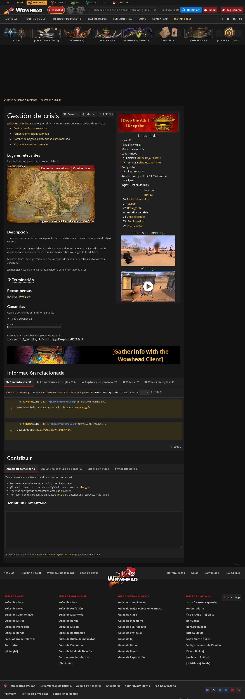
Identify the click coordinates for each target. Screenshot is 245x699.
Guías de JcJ (125, 639)
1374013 (27, 401)
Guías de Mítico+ (15, 620)
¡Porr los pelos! (135, 221)
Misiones (32, 100)
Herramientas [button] (122, 18)
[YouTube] (232, 690)
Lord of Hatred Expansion (201, 602)
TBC (78, 2)
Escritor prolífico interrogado (30, 128)
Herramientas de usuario (55, 686)
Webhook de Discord (67, 18)
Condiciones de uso (65, 693)
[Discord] (207, 690)
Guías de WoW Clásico (133, 596)
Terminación (23, 279)
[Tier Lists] (65, 663)
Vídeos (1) (148, 269)
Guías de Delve (13, 608)
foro (59, 494)
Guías (142, 18)
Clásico (60, 2)
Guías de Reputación (71, 633)
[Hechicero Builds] (197, 657)
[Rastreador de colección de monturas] (93, 355)
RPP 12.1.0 (70, 9)
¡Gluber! (131, 203)
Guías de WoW (14, 596)
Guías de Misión (68, 626)
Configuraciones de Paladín (203, 645)
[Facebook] (226, 690)
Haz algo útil (134, 208)
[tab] (19, 382)
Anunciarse (113, 686)
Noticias (11, 18)
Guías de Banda (14, 633)
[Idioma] (240, 19)
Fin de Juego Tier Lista (199, 614)
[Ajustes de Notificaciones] (228, 19)
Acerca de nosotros (89, 686)
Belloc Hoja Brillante (149, 158)
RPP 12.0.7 (80, 9)
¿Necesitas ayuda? (23, 686)
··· (103, 2)
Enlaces (108, 114)
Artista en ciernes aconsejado (30, 144)
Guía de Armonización (132, 602)
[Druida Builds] (194, 633)
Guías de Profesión (16, 626)
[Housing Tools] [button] (35, 18)
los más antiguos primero (78, 392)
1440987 (27, 423)
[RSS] (238, 690)
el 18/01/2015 (84, 401)
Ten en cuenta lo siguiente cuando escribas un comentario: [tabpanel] (57, 516)
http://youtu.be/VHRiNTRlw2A (53, 429)
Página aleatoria (165, 686)
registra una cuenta (65, 554)
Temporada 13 (194, 608)
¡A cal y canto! (135, 225)
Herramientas (176, 573)
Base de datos (97, 18)
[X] (213, 690)
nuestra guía (83, 487)
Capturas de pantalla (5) (148, 233)
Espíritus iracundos (138, 199)
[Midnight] (11, 651)
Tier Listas (11, 645)
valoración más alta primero (104, 392)
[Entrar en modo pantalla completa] (221, 19)
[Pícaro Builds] (194, 651)
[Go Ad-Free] (182, 18)
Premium (10, 693)
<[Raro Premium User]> (62, 401)
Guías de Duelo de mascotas (76, 639)
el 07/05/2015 (85, 423)
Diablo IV (123, 2)
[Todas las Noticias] (8, 3)
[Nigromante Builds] (198, 639)
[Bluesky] (220, 690)
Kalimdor (46, 100)
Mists (94, 2)
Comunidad (160, 18)
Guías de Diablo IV (197, 596)
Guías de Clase (13, 602)
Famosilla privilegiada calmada (31, 133)
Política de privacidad (34, 693)
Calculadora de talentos (20, 639)
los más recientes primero (52, 392)
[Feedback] (234, 19)
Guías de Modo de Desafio (75, 651)
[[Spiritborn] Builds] (197, 663)
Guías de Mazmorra (71, 614)
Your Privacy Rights (137, 686)
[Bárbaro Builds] (195, 626)
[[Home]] (24, 9)
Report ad (237, 564)
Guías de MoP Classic (72, 596)
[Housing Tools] (31, 573)
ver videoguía (82, 407)
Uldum (58, 100)
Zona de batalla (136, 216)
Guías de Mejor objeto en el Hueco (140, 608)
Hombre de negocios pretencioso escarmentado (41, 139)
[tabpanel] (94, 419)
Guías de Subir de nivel (19, 614)
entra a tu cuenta (45, 554)
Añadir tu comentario (16, 392)
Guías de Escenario (70, 645)
